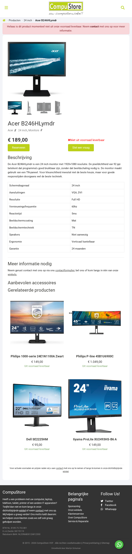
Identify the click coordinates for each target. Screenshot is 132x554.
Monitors (33, 130)
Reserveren (18, 147)
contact (94, 26)
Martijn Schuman (73, 548)
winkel (66, 471)
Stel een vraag (81, 147)
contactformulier (64, 270)
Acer (10, 130)
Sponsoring (74, 506)
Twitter (108, 501)
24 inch (28, 20)
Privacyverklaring (91, 543)
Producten (14, 20)
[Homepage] (4, 20)
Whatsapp (110, 509)
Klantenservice (76, 513)
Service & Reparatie (78, 521)
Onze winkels (75, 510)
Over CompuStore (77, 517)
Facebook (110, 505)
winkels (12, 274)
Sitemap (105, 543)
